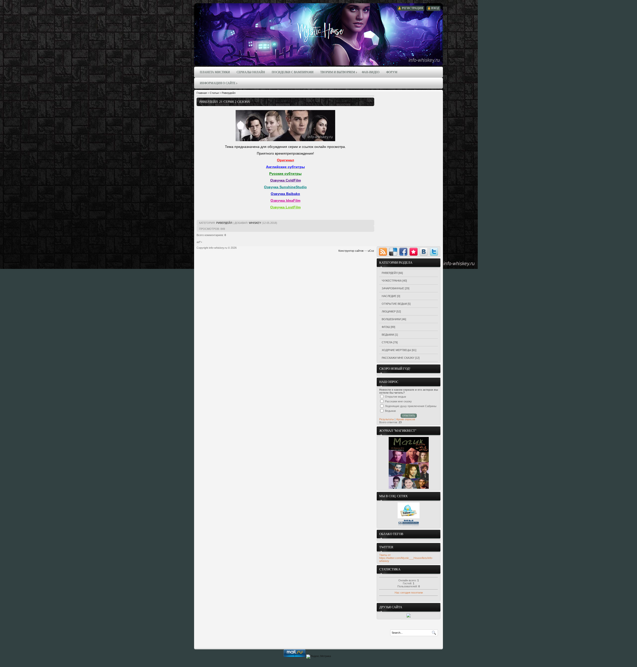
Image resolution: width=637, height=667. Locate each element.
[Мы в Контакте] (409, 525)
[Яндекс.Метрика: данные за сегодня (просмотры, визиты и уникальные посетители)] (318, 657)
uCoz (371, 250)
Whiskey (255, 222)
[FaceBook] (403, 252)
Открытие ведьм (394, 303)
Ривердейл (228, 92)
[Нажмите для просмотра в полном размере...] (285, 140)
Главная (202, 92)
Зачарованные (393, 288)
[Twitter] (434, 252)
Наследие (389, 296)
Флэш (386, 326)
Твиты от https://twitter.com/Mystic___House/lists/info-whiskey (406, 557)
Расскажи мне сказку (398, 357)
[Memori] (414, 252)
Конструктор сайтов (351, 250)
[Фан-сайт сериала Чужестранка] (409, 616)
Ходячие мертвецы (396, 350)
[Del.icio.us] (393, 252)
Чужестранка (392, 280)
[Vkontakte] (424, 252)
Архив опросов (405, 419)
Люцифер (389, 311)
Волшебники (391, 319)
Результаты (386, 419)
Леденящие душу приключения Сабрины (410, 406)
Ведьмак (388, 334)
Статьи (214, 92)
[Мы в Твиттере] (409, 517)
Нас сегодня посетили (409, 592)
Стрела (387, 342)
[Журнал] (409, 487)
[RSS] (383, 252)
